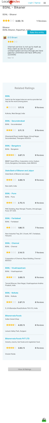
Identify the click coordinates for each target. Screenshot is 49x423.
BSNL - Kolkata (11, 293)
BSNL (7, 96)
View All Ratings (24, 369)
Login (30, 3)
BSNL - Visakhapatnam (15, 268)
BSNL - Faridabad (13, 218)
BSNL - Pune (10, 193)
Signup (37, 3)
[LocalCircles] (11, 2)
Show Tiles (45, 2)
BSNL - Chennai (12, 243)
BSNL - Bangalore (13, 146)
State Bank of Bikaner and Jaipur (19, 170)
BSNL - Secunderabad (15, 121)
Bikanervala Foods (13, 316)
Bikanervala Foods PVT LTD (17, 338)
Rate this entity (37, 32)
